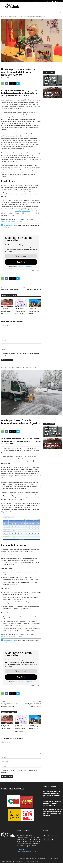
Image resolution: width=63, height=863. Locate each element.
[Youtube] (60, 1)
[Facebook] (44, 1)
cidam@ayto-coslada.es (22, 211)
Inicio (2, 16)
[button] (60, 12)
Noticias (4, 12)
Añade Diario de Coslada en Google (11, 221)
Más (52, 12)
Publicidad (50, 858)
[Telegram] (52, 1)
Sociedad (48, 12)
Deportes (23, 12)
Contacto (56, 858)
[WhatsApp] (58, 1)
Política (42, 12)
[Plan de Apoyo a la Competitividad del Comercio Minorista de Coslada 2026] (35, 303)
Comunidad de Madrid (33, 12)
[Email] (14, 83)
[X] (55, 1)
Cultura (13, 12)
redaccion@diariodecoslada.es (26, 852)
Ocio (9, 12)
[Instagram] (47, 1)
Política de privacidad (31, 858)
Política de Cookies (41, 858)
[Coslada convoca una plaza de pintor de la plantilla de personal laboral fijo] (7, 303)
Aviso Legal (21, 266)
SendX (37, 270)
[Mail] (50, 1)
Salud (18, 12)
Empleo (3, 306)
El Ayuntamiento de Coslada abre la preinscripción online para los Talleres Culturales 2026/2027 (20, 312)
